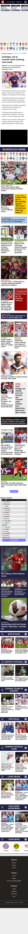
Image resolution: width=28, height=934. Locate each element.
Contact (14, 865)
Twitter (14, 889)
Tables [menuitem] (19, 2)
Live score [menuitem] (10, 2)
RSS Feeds (14, 894)
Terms (14, 875)
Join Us (14, 867)
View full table (14, 540)
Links (14, 896)
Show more (14, 491)
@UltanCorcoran (16, 53)
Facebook (14, 891)
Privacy (14, 878)
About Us (14, 862)
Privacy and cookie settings (14, 880)
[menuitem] (3, 1)
